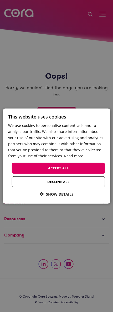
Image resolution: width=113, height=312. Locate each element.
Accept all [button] (58, 168)
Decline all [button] (58, 181)
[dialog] (56, 156)
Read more (73, 155)
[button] (57, 194)
